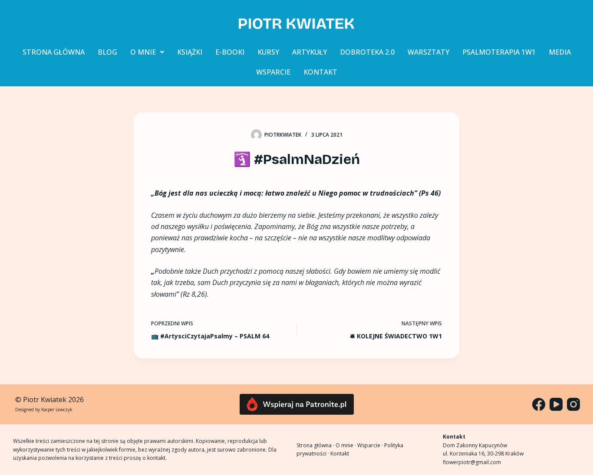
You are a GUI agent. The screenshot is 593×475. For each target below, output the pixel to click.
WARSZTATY (428, 52)
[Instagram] (573, 404)
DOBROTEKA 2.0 (367, 52)
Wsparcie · (370, 445)
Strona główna (314, 445)
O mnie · (346, 445)
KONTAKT (320, 72)
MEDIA (560, 52)
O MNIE (143, 52)
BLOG (107, 52)
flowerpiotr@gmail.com (472, 462)
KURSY (268, 52)
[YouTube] (556, 404)
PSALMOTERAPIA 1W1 (499, 52)
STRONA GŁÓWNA (54, 52)
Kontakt (339, 453)
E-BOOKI (229, 52)
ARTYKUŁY (309, 52)
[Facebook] (538, 404)
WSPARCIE (273, 72)
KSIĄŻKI (189, 52)
